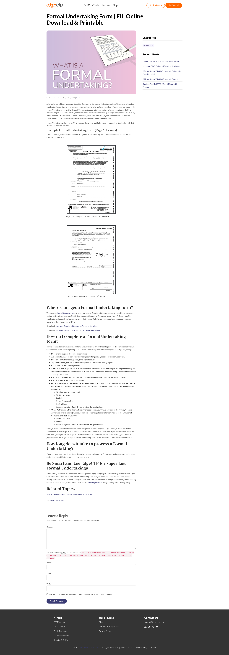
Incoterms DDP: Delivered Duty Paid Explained (161, 66)
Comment (50, 527)
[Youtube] (145, 627)
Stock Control (59, 626)
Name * (49, 563)
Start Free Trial (128, 5)
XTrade (95, 5)
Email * (49, 573)
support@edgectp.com (154, 622)
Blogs (115, 5)
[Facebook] (149, 627)
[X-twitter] (153, 627)
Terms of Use (127, 647)
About (153, 647)
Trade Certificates (61, 635)
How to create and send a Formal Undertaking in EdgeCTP (69, 494)
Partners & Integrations (109, 626)
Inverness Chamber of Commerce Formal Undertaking (77, 326)
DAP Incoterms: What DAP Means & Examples (161, 79)
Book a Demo (105, 631)
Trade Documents (61, 631)
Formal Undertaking (65, 313)
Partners (105, 5)
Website (50, 584)
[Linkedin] (157, 627)
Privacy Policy (141, 647)
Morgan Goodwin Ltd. (89, 647)
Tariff (87, 5)
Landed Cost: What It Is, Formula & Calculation (161, 61)
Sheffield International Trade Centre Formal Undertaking (78, 330)
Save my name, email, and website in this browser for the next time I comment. (80, 594)
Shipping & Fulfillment (63, 640)
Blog (101, 622)
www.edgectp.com (95, 482)
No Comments (81, 98)
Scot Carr (57, 98)
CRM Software (60, 622)
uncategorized (148, 45)
